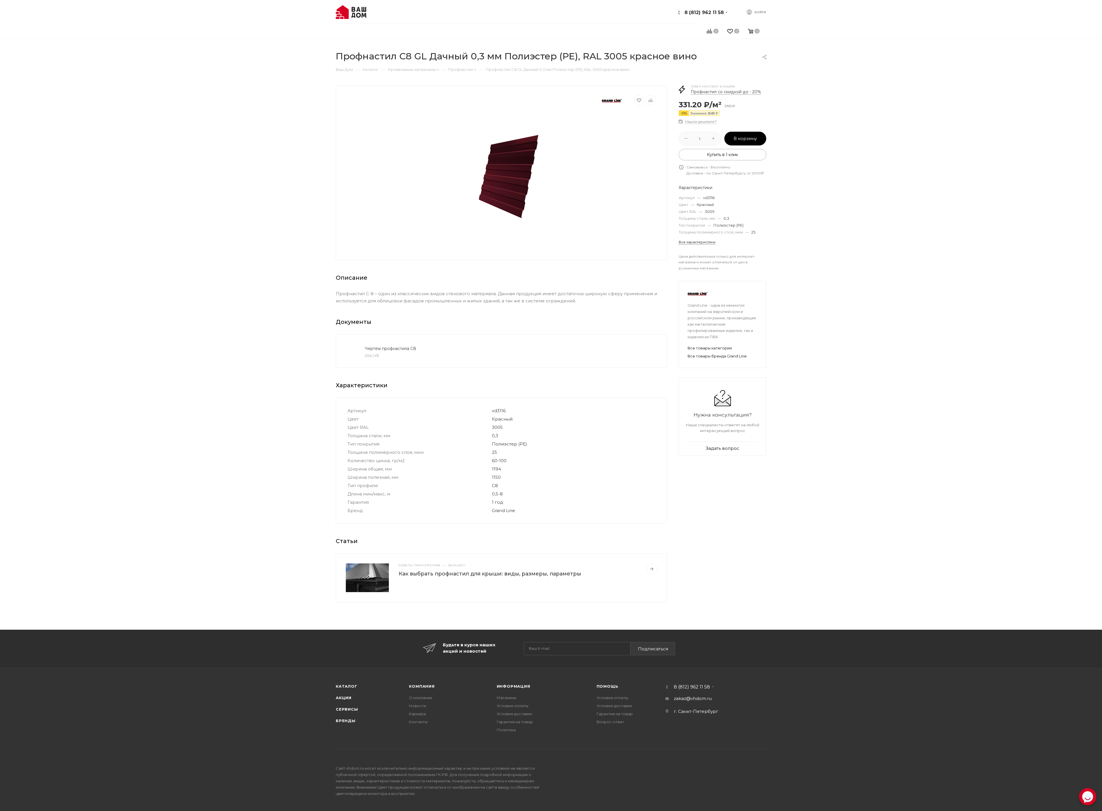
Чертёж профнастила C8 (390, 348)
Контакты (418, 721)
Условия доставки (514, 713)
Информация (513, 686)
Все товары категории (710, 348)
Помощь (607, 686)
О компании (420, 697)
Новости (417, 705)
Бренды (346, 720)
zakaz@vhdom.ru (693, 698)
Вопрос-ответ (610, 721)
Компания (421, 686)
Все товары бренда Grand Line (717, 356)
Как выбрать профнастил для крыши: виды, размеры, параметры (490, 574)
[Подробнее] (651, 568)
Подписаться (653, 648)
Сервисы (347, 709)
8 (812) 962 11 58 (704, 12)
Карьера (417, 713)
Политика (506, 730)
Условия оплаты (512, 705)
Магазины (506, 697)
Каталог (346, 686)
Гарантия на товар (515, 721)
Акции (344, 697)
